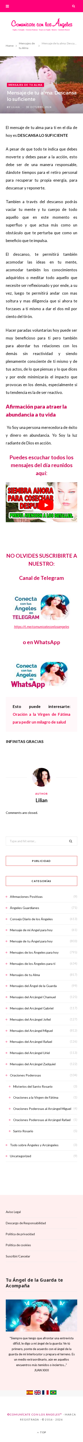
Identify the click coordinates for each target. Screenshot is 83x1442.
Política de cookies (18, 1245)
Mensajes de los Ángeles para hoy (34, 952)
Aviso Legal (13, 1212)
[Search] (73, 6)
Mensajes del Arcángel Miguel (31, 1031)
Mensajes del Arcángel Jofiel (30, 1019)
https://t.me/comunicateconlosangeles (41, 626)
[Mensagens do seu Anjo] (53, 1393)
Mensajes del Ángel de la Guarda (33, 986)
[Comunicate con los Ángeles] (41, 26)
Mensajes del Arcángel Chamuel (33, 997)
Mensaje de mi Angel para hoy (31, 930)
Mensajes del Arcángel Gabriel (31, 1008)
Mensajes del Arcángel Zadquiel (33, 1064)
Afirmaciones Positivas (26, 897)
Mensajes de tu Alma (25, 84)
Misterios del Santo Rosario (33, 1086)
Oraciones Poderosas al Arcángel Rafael (42, 1120)
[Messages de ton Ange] (45, 1393)
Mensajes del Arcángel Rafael (31, 1042)
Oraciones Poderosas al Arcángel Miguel (42, 1109)
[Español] (30, 1393)
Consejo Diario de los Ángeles (31, 919)
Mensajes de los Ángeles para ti (32, 964)
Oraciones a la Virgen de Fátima (35, 1097)
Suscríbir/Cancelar (18, 1256)
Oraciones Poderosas (25, 1075)
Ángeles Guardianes (24, 908)
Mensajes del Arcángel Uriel (30, 1053)
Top (42, 1432)
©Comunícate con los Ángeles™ (34, 1414)
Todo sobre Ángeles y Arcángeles (34, 1145)
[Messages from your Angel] (38, 1393)
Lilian (15, 107)
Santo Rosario (23, 1131)
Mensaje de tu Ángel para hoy (31, 941)
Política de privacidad (20, 1234)
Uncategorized (20, 1156)
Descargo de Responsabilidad (26, 1223)
